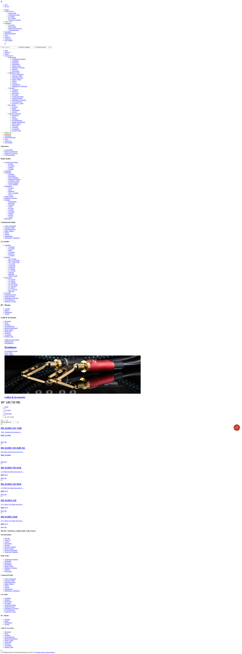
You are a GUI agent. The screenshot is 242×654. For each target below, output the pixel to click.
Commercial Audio (14, 15)
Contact (7, 542)
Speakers (14, 69)
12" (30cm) (11, 281)
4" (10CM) (11, 269)
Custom (10, 217)
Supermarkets (16, 84)
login (6, 5)
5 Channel (11, 255)
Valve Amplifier (13, 184)
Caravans (15, 107)
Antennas (15, 119)
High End (11, 254)
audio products (9, 55)
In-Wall (10, 164)
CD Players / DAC (14, 181)
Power (14, 117)
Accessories (15, 129)
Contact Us (8, 38)
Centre (10, 206)
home (6, 50)
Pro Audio (15, 95)
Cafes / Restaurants (18, 74)
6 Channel (11, 252)
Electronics (15, 62)
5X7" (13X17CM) (13, 262)
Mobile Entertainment (18, 122)
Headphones (16, 64)
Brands (7, 10)
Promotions (8, 32)
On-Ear (10, 195)
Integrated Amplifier (14, 179)
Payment (7, 545)
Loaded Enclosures (18, 96)
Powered (11, 208)
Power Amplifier (13, 178)
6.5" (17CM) (12, 259)
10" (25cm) (11, 279)
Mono (10, 250)
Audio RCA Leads (17, 103)
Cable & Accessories (14, 20)
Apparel (14, 112)
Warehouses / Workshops (19, 86)
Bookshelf (11, 203)
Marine (14, 108)
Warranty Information (11, 550)
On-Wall (10, 169)
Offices (14, 81)
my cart (7, 6)
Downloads (8, 543)
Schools (14, 83)
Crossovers (11, 267)
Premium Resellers (10, 33)
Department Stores (17, 78)
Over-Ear (11, 188)
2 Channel (11, 247)
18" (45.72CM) (13, 284)
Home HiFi (15, 125)
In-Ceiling (11, 166)
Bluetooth (11, 191)
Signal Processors (17, 98)
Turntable (11, 174)
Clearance (8, 23)
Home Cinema (16, 66)
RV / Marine (12, 18)
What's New (8, 21)
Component (11, 265)
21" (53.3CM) (12, 286)
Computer (15, 127)
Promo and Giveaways (15, 28)
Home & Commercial (11, 151)
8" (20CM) (11, 288)
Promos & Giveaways (11, 153)
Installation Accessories (19, 100)
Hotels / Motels (16, 79)
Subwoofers (15, 71)
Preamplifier (12, 176)
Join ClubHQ (9, 40)
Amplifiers (15, 90)
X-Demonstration (13, 30)
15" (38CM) (12, 283)
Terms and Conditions (11, 552)
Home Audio (12, 13)
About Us (7, 37)
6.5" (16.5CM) (12, 289)
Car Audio (11, 16)
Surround (11, 205)
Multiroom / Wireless (18, 67)
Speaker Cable (16, 130)
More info (4, 442)
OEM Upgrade (12, 276)
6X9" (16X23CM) (13, 260)
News (6, 35)
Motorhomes (16, 110)
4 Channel (11, 248)
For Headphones (17, 120)
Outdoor (10, 167)
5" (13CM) (11, 264)
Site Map (7, 538)
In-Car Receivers (17, 101)
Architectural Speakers (19, 59)
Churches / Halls (17, 76)
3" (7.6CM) (11, 271)
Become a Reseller (10, 547)
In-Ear (10, 189)
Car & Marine (9, 150)
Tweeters (11, 272)
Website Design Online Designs (45, 652)
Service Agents (9, 548)
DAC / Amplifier (13, 193)
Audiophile (15, 61)
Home (6, 407)
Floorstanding (12, 201)
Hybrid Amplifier (13, 183)
